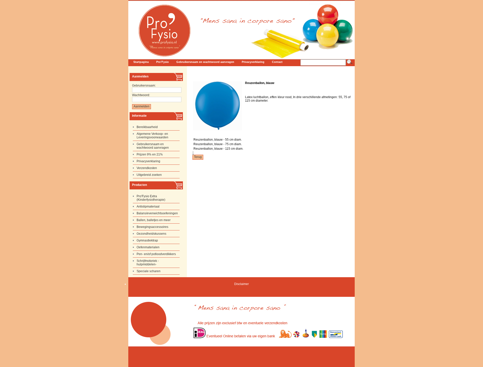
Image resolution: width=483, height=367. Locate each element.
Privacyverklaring (148, 161)
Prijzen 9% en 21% (150, 154)
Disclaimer (241, 284)
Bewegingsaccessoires (152, 227)
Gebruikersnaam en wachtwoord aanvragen (153, 145)
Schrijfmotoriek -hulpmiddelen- (148, 262)
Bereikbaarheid (147, 127)
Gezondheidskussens (151, 233)
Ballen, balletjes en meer (154, 220)
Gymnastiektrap (147, 240)
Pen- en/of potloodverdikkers (156, 254)
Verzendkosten (147, 168)
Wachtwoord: (141, 95)
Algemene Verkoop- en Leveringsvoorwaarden (152, 135)
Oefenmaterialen (148, 247)
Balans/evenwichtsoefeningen (157, 213)
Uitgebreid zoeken (149, 175)
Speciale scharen (148, 271)
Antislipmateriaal (148, 206)
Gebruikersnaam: (144, 85)
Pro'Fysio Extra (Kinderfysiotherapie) (151, 197)
